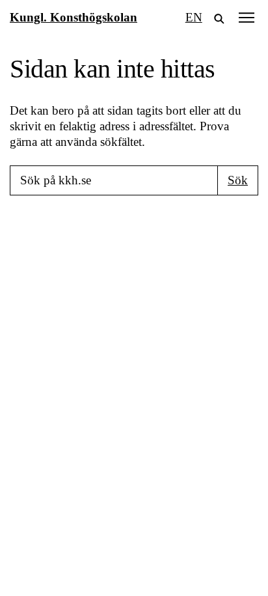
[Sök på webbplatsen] (219, 17)
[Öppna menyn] (246, 17)
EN (193, 17)
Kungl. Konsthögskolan (73, 17)
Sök (238, 180)
